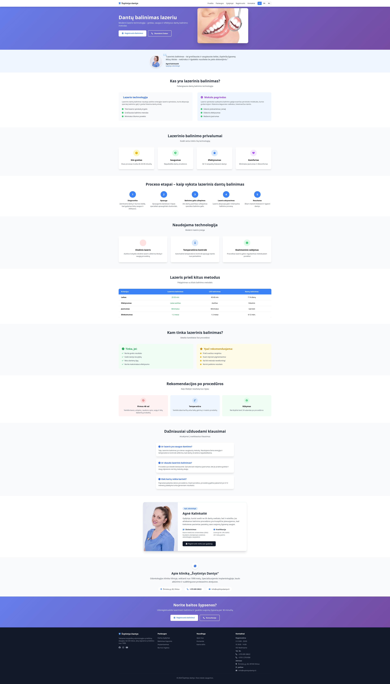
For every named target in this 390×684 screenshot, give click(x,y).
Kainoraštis (201, 644)
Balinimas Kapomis (165, 641)
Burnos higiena (163, 648)
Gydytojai (229, 3)
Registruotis (240, 3)
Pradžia (210, 3)
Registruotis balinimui (185, 618)
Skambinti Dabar (161, 33)
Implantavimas (163, 644)
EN (264, 3)
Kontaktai (251, 3)
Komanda (200, 641)
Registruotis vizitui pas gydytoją (200, 544)
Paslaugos (220, 3)
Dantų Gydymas (164, 638)
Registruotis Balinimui (133, 33)
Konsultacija (211, 618)
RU (269, 3)
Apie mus (200, 638)
